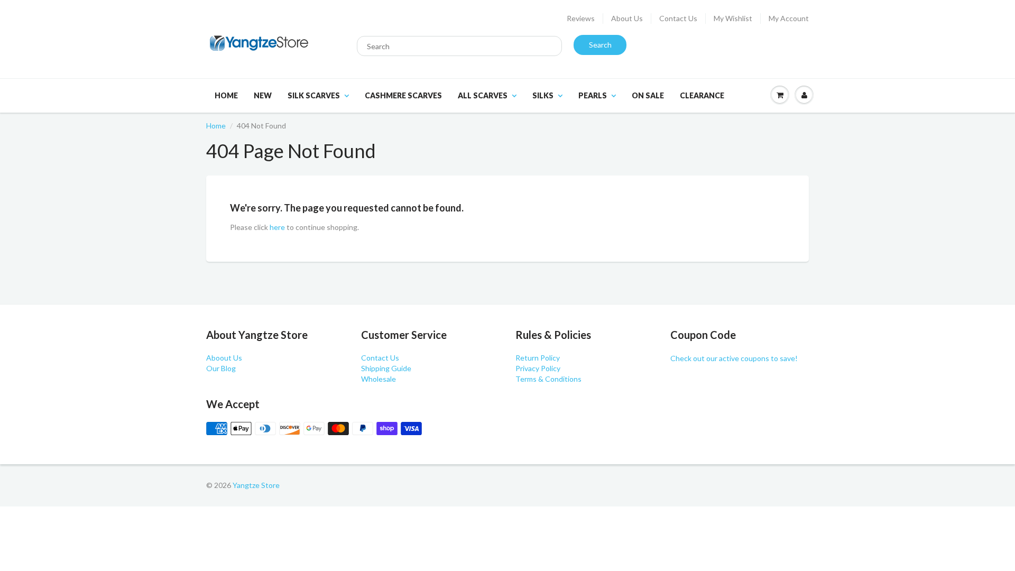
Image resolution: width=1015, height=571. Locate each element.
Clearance (702, 95)
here (277, 227)
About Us (627, 18)
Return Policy (537, 357)
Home (226, 95)
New (263, 95)
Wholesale (378, 378)
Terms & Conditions (548, 378)
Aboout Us (224, 357)
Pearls (592, 95)
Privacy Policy (537, 368)
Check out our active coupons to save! (734, 358)
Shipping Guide (386, 368)
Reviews (581, 18)
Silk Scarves (314, 95)
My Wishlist (733, 18)
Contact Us (678, 18)
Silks (542, 95)
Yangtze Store (256, 485)
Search (600, 44)
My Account (789, 18)
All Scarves (483, 95)
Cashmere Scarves (403, 95)
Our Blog (221, 368)
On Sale (648, 95)
